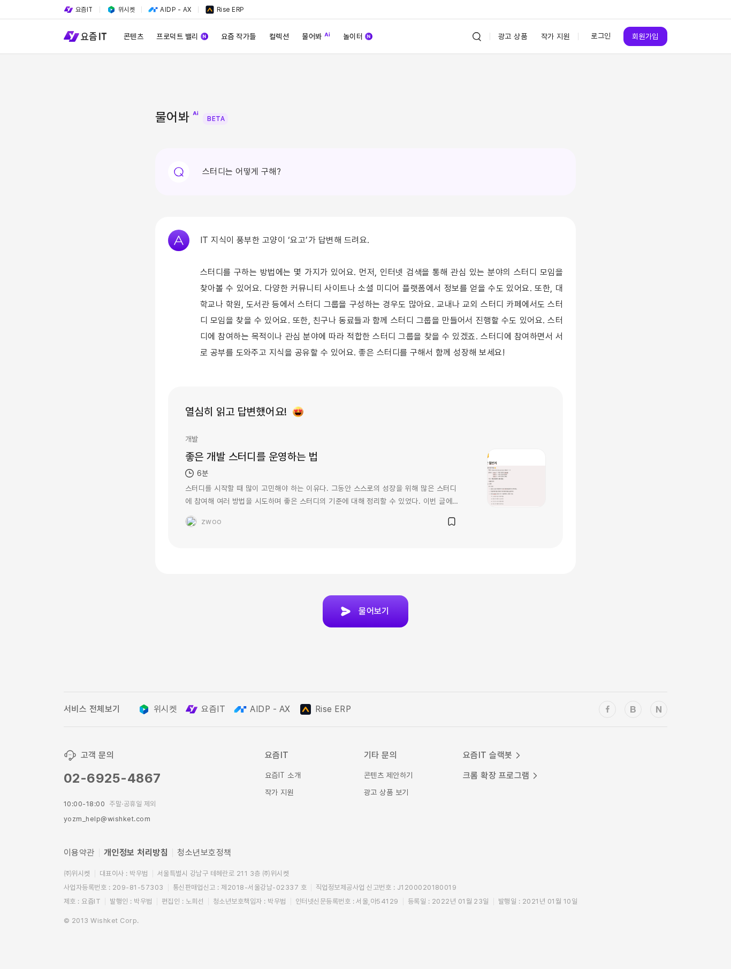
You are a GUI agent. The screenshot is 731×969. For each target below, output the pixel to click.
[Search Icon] (476, 36)
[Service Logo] (85, 36)
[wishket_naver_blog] (658, 709)
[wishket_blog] (633, 709)
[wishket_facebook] (607, 709)
